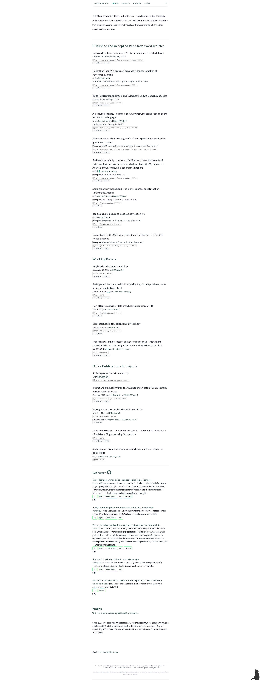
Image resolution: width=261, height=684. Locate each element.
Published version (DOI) (107, 60)
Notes (147, 3)
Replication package (124, 85)
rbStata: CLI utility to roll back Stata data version (115, 559)
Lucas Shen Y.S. (101, 3)
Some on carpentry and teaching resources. (116, 613)
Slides (134, 60)
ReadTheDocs (111, 496)
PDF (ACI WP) (115, 398)
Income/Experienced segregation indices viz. (115, 380)
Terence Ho (102, 456)
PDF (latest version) (101, 352)
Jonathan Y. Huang (108, 171)
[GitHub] (109, 473)
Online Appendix (123, 60)
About (115, 3)
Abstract (99, 63)
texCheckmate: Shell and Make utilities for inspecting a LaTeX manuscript (127, 580)
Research (125, 3)
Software (137, 3)
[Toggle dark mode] (166, 3)
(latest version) (104, 416)
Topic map (110, 246)
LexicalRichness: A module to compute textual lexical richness (121, 480)
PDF (96, 60)
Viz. (107, 63)
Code (135, 149)
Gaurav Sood (103, 78)
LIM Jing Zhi (117, 270)
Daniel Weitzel (120, 121)
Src (95, 496)
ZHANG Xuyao (130, 395)
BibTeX (140, 60)
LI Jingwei (115, 395)
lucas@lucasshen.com (108, 652)
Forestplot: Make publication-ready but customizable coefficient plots (126, 525)
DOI (120, 496)
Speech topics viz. (144, 149)
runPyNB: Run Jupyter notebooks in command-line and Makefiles (123, 507)
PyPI (101, 496)
